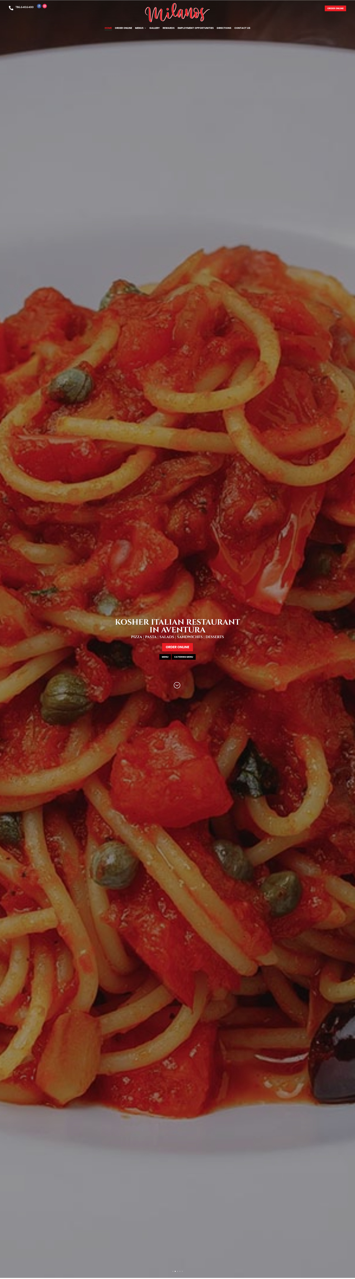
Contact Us (242, 28)
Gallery (154, 28)
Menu (165, 656)
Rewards (169, 28)
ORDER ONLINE (335, 8)
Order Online (123, 28)
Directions (224, 28)
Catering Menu (183, 656)
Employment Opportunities (196, 28)
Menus (139, 28)
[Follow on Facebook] (39, 6)
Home (108, 28)
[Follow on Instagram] (44, 6)
